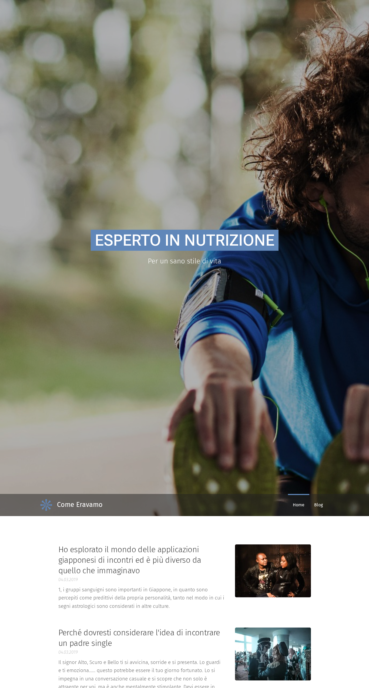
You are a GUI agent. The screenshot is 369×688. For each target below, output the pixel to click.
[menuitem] (298, 505)
